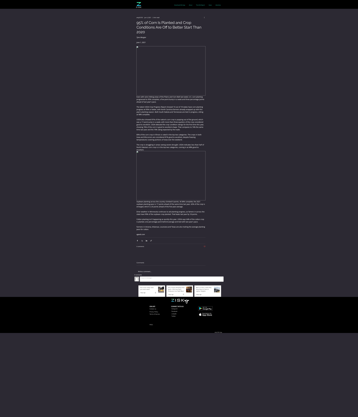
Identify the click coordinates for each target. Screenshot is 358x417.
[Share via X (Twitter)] (142, 241)
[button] (190, 5)
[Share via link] (151, 241)
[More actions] (204, 17)
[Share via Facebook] (137, 241)
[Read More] (205, 315)
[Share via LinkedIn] (146, 241)
